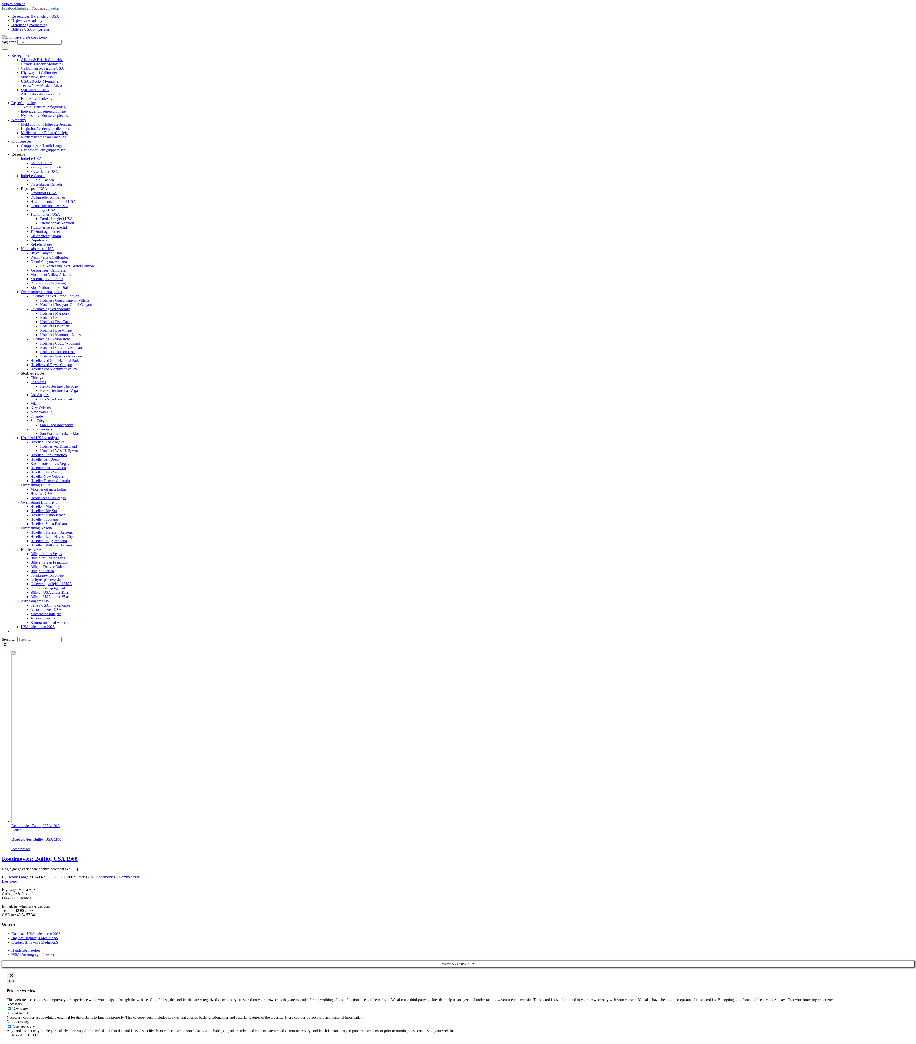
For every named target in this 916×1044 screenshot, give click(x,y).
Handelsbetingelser (25, 950)
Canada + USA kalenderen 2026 (36, 934)
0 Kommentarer (127, 877)
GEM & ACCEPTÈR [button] (23, 1035)
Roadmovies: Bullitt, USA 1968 (35, 826)
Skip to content (13, 4)
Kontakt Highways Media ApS (34, 942)
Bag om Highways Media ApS (34, 938)
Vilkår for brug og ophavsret (32, 955)
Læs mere (9, 881)
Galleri (16, 830)
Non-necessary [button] (18, 1022)
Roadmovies (20, 849)
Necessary (20, 1009)
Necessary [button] (14, 1004)
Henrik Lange (17, 877)
